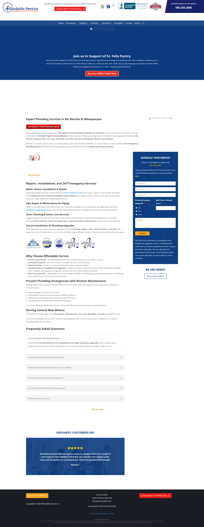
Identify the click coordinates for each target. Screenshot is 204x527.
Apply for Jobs (36, 495)
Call (139, 208)
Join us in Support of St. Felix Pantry (102, 56)
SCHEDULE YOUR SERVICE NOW (43, 127)
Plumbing (70, 23)
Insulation (118, 23)
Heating (82, 23)
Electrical (106, 23)
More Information (155, 276)
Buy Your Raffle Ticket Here (102, 73)
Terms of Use (108, 513)
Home (61, 23)
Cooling (94, 23)
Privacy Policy (95, 513)
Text (139, 211)
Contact (129, 23)
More (137, 23)
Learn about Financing (69, 8)
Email (140, 214)
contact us (101, 522)
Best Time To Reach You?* (164, 202)
